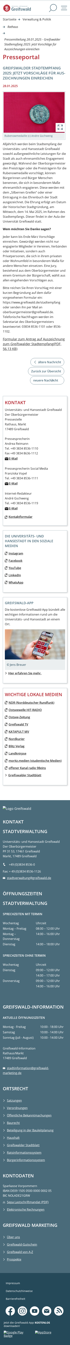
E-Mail (13, 458)
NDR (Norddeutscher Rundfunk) (31, 703)
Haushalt (13, 1138)
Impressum (13, 1283)
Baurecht (13, 1123)
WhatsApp (16, 582)
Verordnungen (17, 1108)
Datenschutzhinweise (19, 1291)
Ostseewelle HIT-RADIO (25, 710)
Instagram (16, 553)
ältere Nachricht (49, 362)
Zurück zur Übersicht (46, 371)
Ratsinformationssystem (24, 1153)
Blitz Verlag (16, 746)
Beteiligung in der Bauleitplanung (30, 1130)
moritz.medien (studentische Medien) (35, 761)
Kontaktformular (20, 517)
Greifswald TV (18, 724)
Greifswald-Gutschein (22, 1244)
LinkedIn (15, 575)
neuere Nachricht (45, 380)
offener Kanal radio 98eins (27, 768)
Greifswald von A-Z (20, 1252)
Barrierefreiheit (15, 1299)
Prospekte (14, 1259)
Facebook (15, 561)
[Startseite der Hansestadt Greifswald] (25, 8)
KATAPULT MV (19, 732)
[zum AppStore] (50, 1335)
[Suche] (53, 8)
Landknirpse (17, 753)
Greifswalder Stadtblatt (24, 775)
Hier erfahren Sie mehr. (24, 673)
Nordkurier (17, 739)
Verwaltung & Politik (37, 19)
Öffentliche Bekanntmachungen (29, 1115)
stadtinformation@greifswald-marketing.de (26, 1070)
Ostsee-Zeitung (19, 717)
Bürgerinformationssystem (26, 1160)
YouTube (15, 568)
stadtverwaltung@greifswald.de (29, 878)
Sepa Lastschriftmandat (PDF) (28, 1202)
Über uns (13, 1237)
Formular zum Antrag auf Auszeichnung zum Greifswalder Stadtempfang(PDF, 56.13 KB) (34, 344)
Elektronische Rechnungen (25, 1209)
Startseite (9, 19)
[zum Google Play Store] (19, 1335)
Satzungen (14, 1100)
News (60, 1305)
